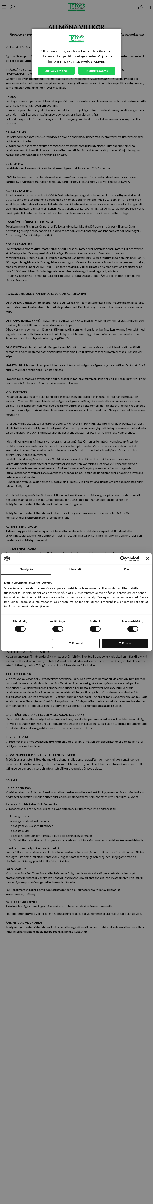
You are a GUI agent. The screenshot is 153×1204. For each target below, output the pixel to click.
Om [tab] (126, 569)
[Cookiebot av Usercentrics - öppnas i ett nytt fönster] (123, 558)
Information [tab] (76, 569)
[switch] (57, 629)
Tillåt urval (76, 643)
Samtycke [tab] (26, 569)
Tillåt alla (125, 643)
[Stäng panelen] (147, 558)
